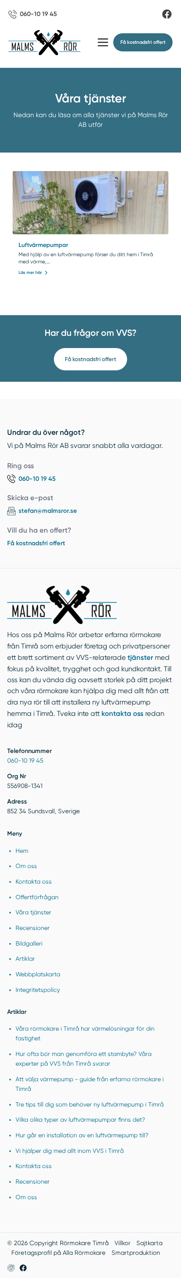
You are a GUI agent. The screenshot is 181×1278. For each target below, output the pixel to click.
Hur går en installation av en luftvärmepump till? (82, 1135)
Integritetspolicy (38, 989)
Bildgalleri (29, 943)
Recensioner (33, 927)
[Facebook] (167, 14)
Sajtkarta (149, 1243)
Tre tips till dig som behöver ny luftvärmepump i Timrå (90, 1104)
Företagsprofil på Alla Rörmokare (58, 1253)
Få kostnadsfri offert (90, 359)
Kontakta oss (34, 881)
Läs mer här (30, 272)
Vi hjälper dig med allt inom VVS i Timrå (70, 1150)
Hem (22, 850)
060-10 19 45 (25, 760)
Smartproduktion (136, 1253)
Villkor (122, 1243)
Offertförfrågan (37, 897)
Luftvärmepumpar (43, 245)
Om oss (26, 866)
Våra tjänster (33, 912)
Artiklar (25, 958)
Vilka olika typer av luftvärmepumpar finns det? (80, 1119)
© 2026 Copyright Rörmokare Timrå (58, 1243)
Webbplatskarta (38, 974)
